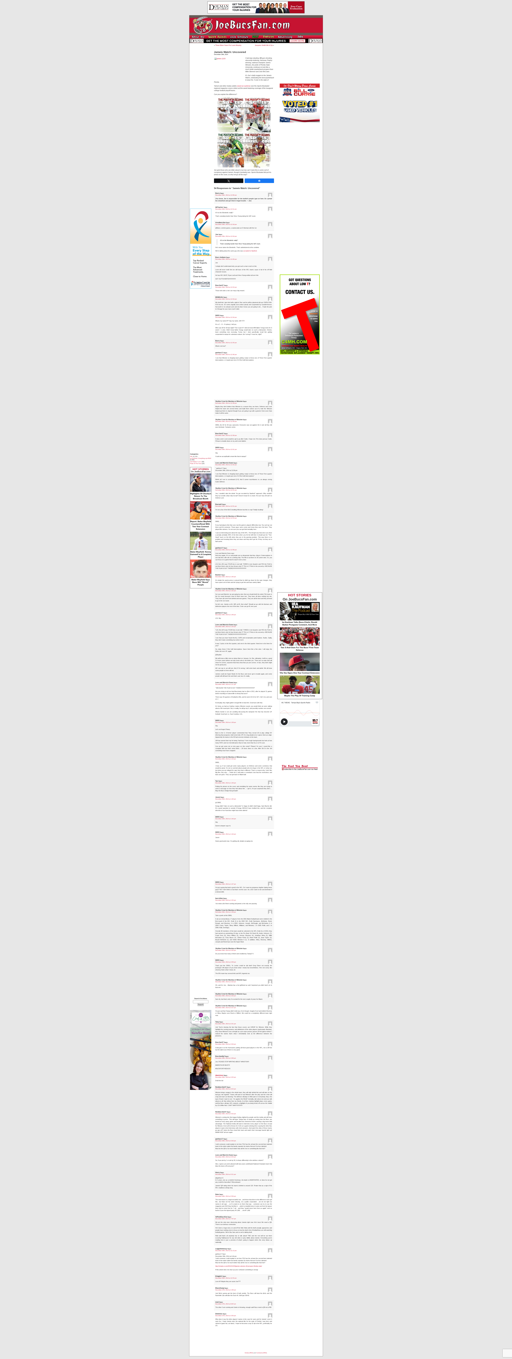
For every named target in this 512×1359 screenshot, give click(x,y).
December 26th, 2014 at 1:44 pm (225, 818)
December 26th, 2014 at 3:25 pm (225, 1077)
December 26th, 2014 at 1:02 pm (225, 590)
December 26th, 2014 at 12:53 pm (226, 518)
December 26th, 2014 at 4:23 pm (225, 1089)
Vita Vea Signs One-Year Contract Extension (300, 673)
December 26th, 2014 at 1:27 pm (225, 684)
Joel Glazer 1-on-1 (195, 461)
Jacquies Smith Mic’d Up (264, 45)
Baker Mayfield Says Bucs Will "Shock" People (200, 582)
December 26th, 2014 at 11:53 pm (226, 1278)
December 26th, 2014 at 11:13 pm (226, 1250)
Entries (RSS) (249, 1353)
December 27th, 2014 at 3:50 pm (225, 1315)
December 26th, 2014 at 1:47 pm (225, 884)
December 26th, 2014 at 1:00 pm (225, 576)
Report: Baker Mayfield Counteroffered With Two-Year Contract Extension (200, 525)
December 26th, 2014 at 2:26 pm (225, 995)
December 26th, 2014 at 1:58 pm (225, 912)
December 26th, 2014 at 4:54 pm (225, 1157)
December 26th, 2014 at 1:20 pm (225, 626)
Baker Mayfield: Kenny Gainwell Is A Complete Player (200, 554)
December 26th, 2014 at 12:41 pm (226, 449)
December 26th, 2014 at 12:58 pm (226, 549)
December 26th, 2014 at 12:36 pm (226, 354)
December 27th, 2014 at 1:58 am (225, 1290)
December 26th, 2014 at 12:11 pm (226, 209)
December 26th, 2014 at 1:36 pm (225, 783)
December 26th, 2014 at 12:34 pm (226, 299)
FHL (191, 456)
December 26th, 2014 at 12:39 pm (226, 421)
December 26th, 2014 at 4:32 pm (225, 1113)
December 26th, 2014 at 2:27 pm (225, 1007)
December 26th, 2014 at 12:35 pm (226, 342)
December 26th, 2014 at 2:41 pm (225, 1023)
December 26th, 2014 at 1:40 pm (225, 799)
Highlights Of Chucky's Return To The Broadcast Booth (200, 496)
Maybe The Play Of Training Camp (299, 696)
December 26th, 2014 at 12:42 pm (226, 464)
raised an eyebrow (243, 86)
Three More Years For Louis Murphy (228, 45)
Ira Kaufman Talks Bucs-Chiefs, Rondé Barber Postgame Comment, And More (299, 623)
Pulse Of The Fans (196, 463)
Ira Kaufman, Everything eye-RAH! (200, 458)
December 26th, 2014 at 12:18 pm (226, 224)
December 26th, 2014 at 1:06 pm (225, 614)
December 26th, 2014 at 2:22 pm (225, 981)
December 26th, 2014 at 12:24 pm (226, 236)
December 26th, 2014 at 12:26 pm (226, 259)
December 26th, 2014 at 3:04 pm (225, 1044)
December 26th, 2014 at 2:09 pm (225, 962)
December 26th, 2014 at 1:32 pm (225, 759)
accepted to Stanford (250, 251)
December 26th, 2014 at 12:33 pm (226, 287)
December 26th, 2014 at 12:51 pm (226, 490)
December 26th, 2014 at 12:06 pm (226, 195)
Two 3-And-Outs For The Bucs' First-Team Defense (300, 648)
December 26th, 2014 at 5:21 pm (225, 1174)
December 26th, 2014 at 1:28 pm (225, 722)
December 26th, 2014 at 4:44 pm (225, 1140)
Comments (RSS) (261, 1353)
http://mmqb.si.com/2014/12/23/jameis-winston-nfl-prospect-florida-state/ (238, 1266)
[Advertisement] (200, 85)
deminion (219, 1075)
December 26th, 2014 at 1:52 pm (225, 900)
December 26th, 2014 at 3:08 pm (225, 1058)
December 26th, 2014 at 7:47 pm (225, 1218)
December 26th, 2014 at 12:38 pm (226, 403)
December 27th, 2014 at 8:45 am (225, 1304)
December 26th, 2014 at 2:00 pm (225, 950)
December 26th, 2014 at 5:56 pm (225, 1196)
